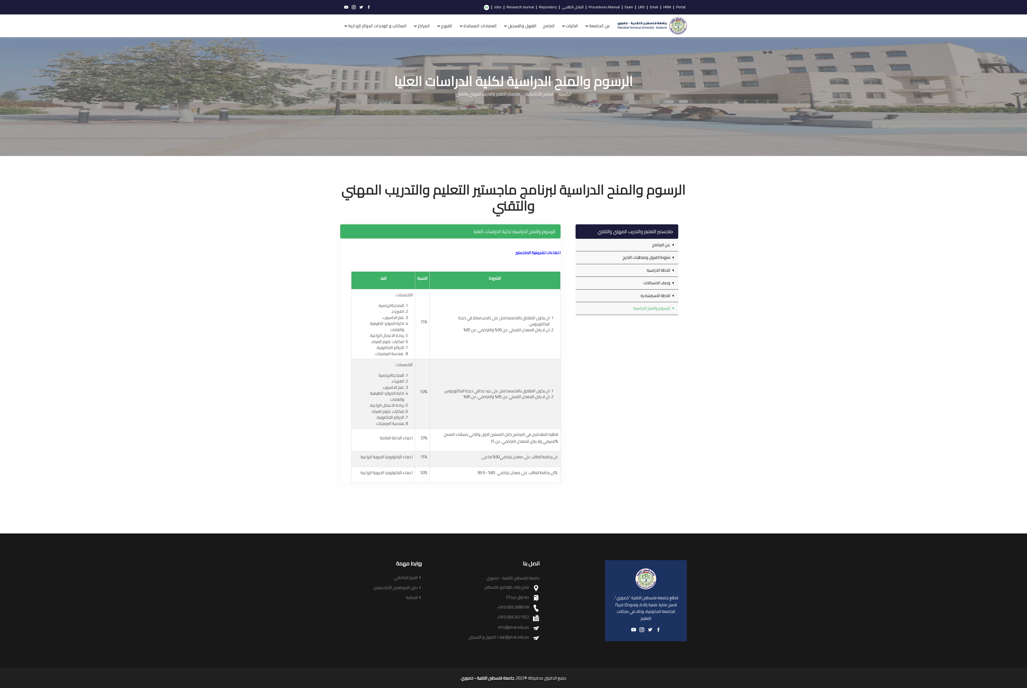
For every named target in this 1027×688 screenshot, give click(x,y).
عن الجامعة (599, 25)
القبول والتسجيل (522, 25)
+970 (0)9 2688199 (513, 607)
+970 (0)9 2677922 (513, 617)
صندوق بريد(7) (517, 597)
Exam (629, 7)
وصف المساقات (657, 283)
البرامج (549, 25)
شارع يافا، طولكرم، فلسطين (506, 587)
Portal (680, 7)
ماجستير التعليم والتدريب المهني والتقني (488, 94)
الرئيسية (565, 94)
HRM (667, 7)
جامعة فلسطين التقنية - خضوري (487, 678)
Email (654, 7)
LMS (641, 7)
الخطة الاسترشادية (656, 295)
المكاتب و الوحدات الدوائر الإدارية (377, 25)
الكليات (572, 25)
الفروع (446, 25)
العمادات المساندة (480, 25)
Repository (548, 7)
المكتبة (412, 598)
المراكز (424, 25)
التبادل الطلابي (573, 7)
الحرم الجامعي (406, 578)
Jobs (497, 7)
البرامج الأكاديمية (540, 94)
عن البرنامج (661, 245)
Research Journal (520, 7)
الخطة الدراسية (659, 270)
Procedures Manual (604, 7)
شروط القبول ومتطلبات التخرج (647, 257)
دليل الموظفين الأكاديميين (395, 588)
